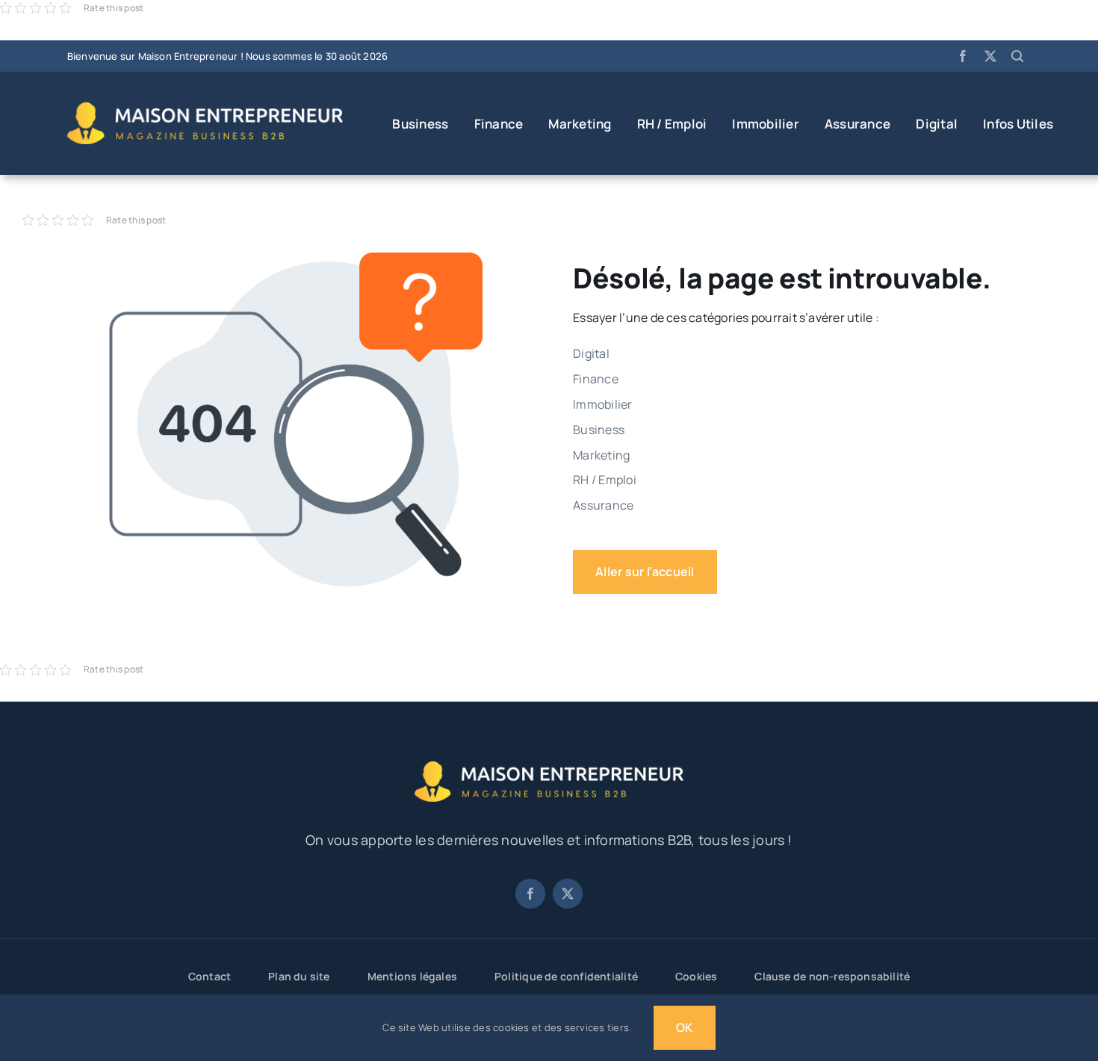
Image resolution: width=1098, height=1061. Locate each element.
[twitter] (990, 56)
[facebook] (963, 56)
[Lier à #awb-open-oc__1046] (1017, 56)
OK (684, 1027)
